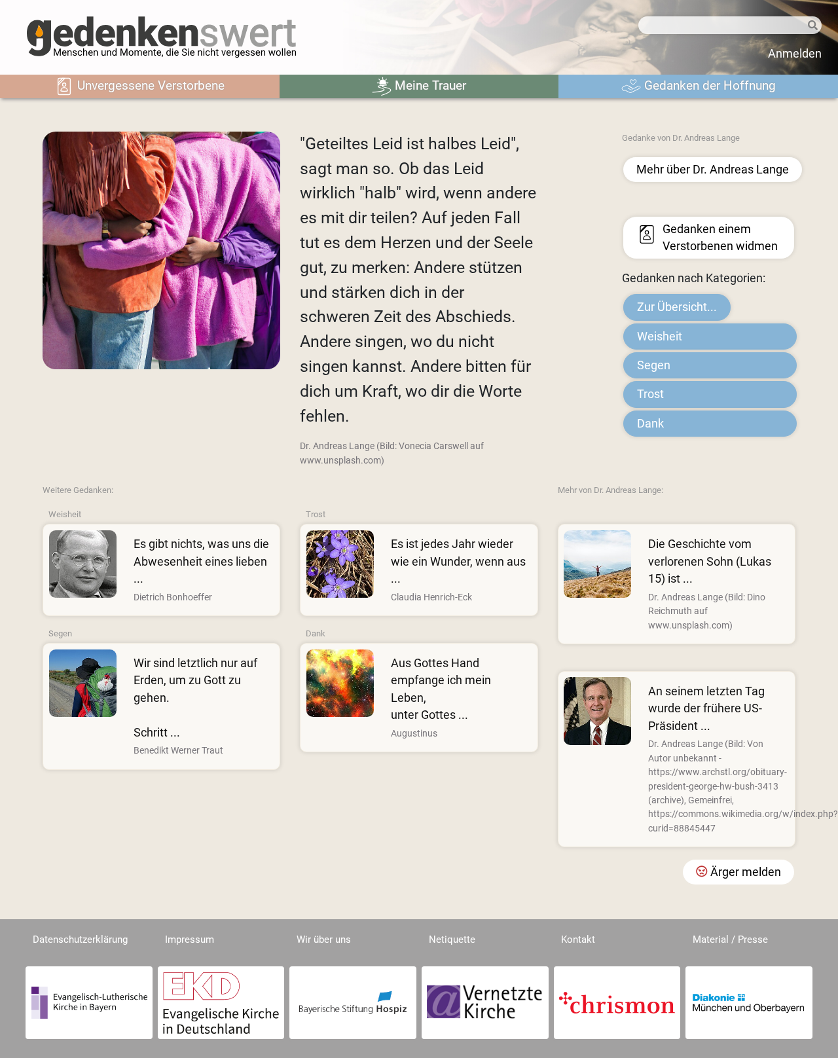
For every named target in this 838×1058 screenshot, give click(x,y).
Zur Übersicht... (677, 307)
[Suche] (813, 26)
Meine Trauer (429, 85)
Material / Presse (730, 939)
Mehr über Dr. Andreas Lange (712, 169)
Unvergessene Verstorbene (149, 85)
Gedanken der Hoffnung (708, 85)
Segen (653, 365)
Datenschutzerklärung (80, 939)
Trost (650, 394)
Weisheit (659, 336)
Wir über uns (324, 939)
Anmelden (795, 53)
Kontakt (578, 939)
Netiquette (452, 939)
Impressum (189, 939)
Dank (650, 423)
